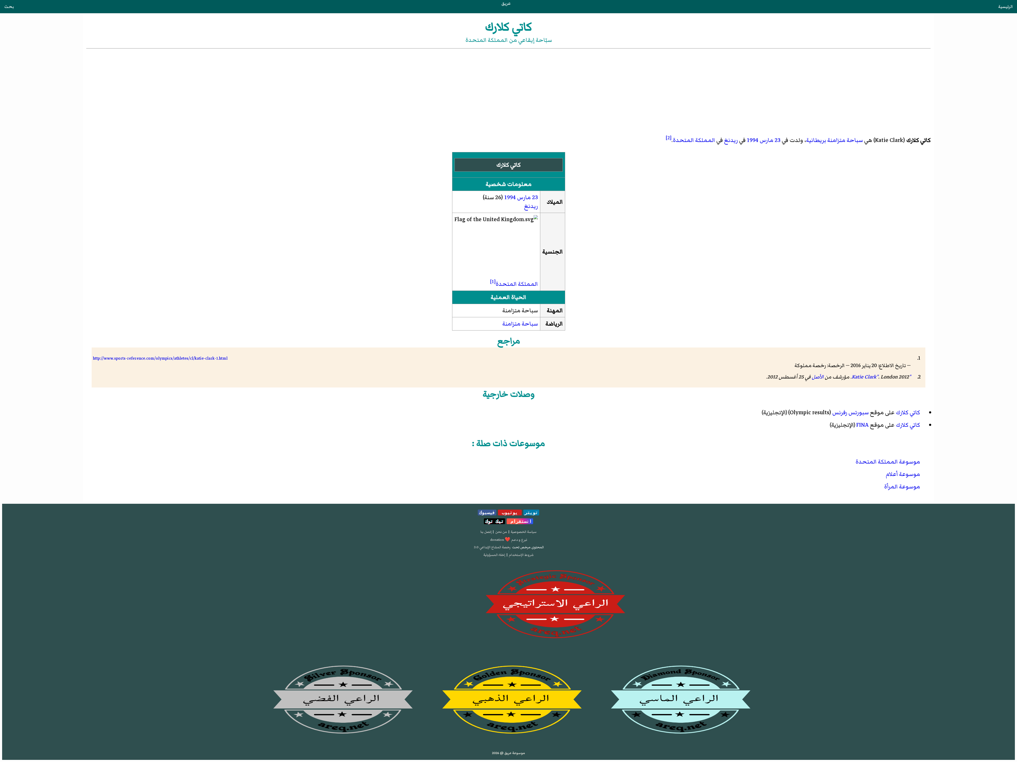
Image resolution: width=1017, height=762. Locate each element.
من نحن (501, 531)
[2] (668, 137)
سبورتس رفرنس (850, 412)
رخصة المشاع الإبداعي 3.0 (492, 547)
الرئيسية (1005, 6)
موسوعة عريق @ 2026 (508, 753)
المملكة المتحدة (694, 140)
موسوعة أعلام (903, 474)
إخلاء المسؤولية (494, 555)
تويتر (531, 512)
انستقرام (520, 521)
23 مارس (770, 140)
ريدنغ (731, 140)
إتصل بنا (486, 531)
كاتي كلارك (908, 412)
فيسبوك (487, 512)
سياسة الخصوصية (524, 531)
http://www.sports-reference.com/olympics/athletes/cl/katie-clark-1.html (160, 358)
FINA (862, 425)
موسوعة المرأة (902, 486)
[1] (493, 281)
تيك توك (494, 521)
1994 (753, 140)
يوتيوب (509, 512)
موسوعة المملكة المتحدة (887, 461)
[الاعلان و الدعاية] (508, 604)
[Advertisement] (508, 89)
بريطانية (816, 140)
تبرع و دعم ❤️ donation (508, 539)
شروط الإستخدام (521, 555)
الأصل (818, 377)
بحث (9, 6)
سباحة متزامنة (845, 140)
